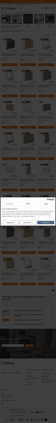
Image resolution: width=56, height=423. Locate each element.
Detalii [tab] (28, 203)
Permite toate (45, 222)
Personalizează (27, 222)
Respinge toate (10, 222)
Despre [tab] (46, 203)
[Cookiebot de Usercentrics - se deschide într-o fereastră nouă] (48, 199)
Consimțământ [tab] (9, 203)
